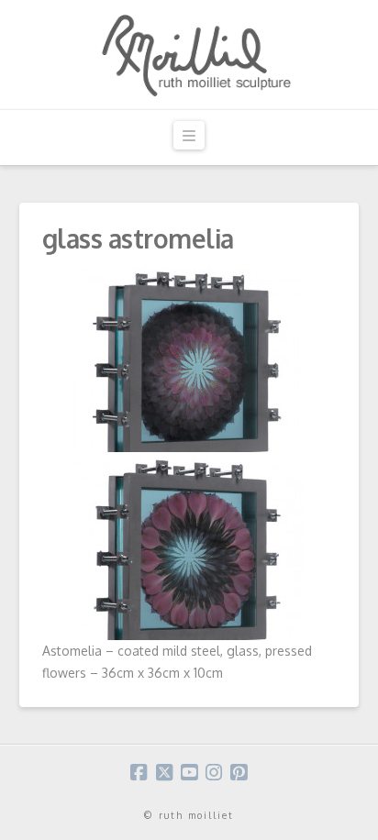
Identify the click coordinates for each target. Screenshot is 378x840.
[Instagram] (214, 772)
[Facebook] (138, 772)
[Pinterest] (238, 772)
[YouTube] (189, 772)
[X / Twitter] (164, 772)
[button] (189, 135)
